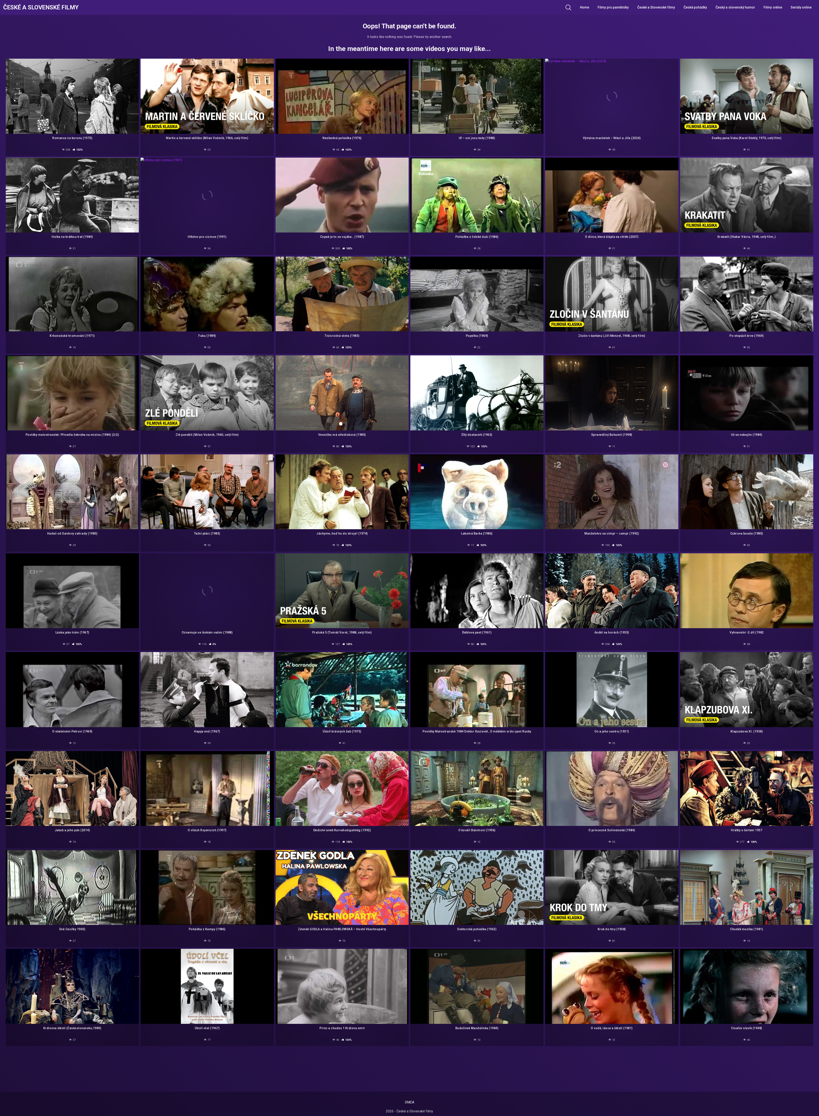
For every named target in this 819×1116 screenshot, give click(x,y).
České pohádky (695, 7)
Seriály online (801, 7)
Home (584, 7)
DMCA (409, 1102)
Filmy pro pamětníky (613, 7)
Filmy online (773, 7)
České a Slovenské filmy (41, 7)
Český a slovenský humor (735, 7)
